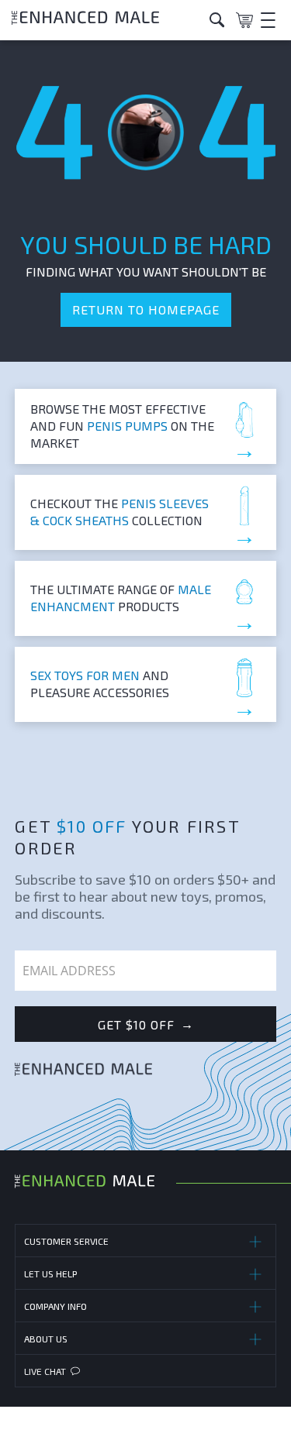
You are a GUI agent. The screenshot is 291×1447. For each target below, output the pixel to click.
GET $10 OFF (146, 1024)
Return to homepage (146, 309)
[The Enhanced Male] (105, 20)
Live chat (45, 1371)
